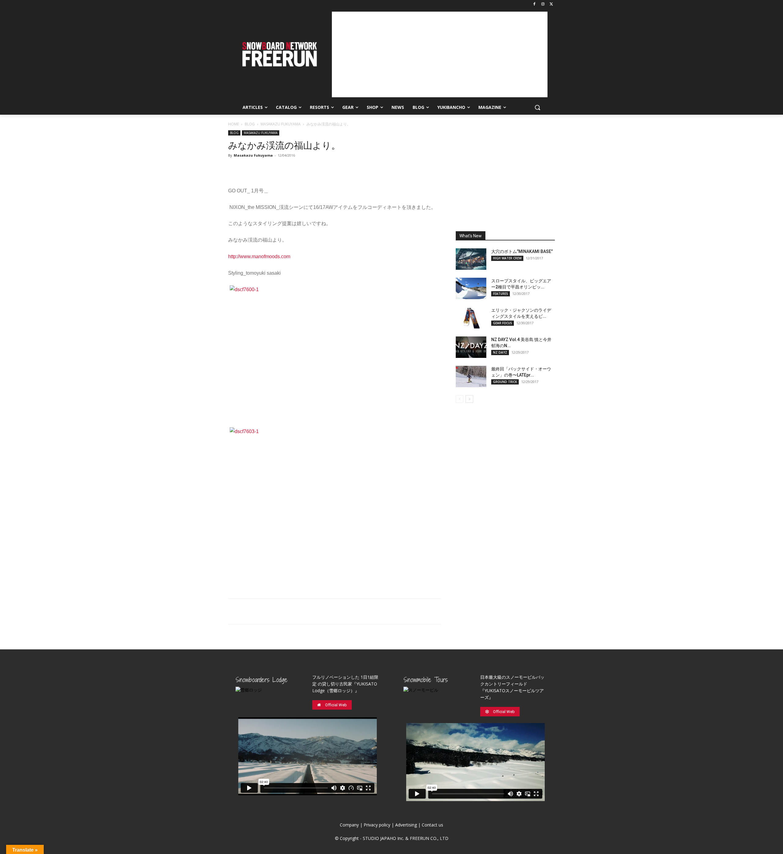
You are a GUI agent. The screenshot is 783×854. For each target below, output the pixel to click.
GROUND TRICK (505, 382)
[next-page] (469, 399)
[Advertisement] (439, 54)
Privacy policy (377, 825)
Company (349, 825)
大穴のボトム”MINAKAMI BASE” (522, 251)
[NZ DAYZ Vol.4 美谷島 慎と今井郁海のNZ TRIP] (471, 347)
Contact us (432, 825)
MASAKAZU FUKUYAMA (281, 124)
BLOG (250, 124)
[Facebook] (534, 4)
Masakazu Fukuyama (253, 155)
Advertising (406, 825)
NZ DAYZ (500, 352)
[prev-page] (459, 399)
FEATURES (500, 293)
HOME (233, 124)
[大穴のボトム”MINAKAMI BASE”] (471, 259)
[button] (537, 107)
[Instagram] (542, 4)
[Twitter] (551, 4)
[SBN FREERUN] (279, 54)
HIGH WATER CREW (507, 258)
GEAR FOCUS (502, 323)
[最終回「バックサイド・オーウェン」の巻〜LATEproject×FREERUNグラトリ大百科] (471, 376)
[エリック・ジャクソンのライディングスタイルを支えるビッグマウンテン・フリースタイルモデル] (471, 318)
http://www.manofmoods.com (259, 256)
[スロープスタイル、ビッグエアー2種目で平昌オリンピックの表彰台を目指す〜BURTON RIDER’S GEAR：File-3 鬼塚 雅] (471, 288)
